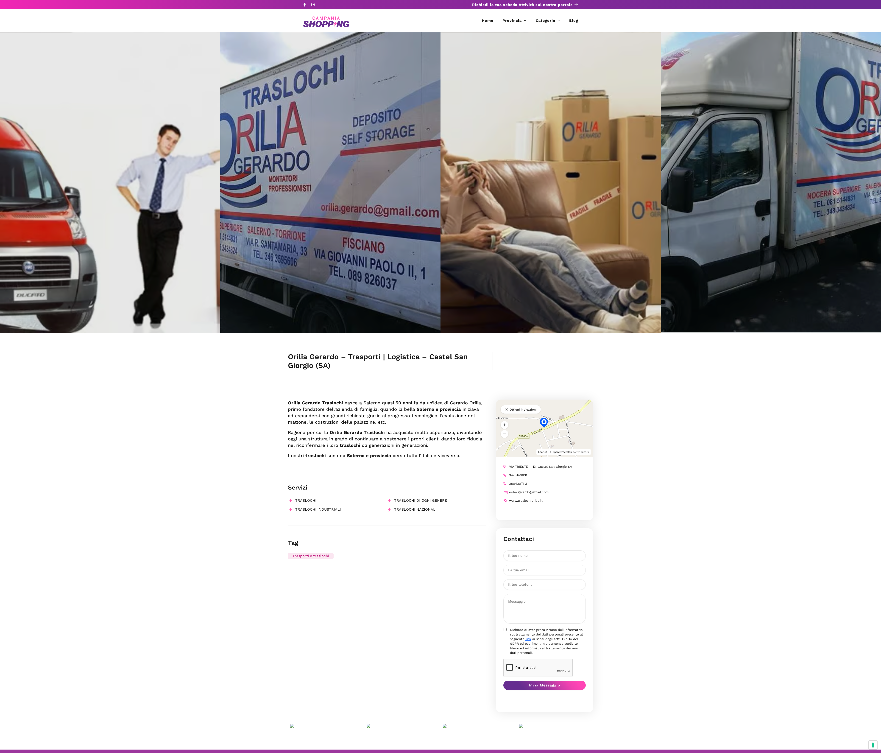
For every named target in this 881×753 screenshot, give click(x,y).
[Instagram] (313, 4)
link (528, 639)
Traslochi (305, 500)
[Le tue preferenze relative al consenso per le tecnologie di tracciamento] (873, 745)
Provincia (512, 20)
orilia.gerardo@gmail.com (529, 492)
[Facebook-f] (305, 4)
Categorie (545, 20)
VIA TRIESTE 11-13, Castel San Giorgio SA (540, 466)
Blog (573, 20)
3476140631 (518, 475)
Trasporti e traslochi (311, 556)
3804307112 (518, 483)
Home (487, 20)
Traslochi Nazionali (415, 509)
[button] (504, 425)
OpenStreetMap (562, 452)
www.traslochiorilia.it (526, 500)
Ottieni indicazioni (523, 409)
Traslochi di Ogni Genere (420, 500)
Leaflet (542, 452)
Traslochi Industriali (318, 509)
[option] (110, 182)
